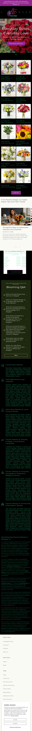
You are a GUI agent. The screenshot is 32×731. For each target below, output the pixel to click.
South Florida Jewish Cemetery (21, 434)
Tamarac (17, 376)
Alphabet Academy (25, 456)
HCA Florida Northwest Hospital (19, 400)
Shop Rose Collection (16, 43)
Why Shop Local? (8, 682)
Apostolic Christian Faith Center (15, 485)
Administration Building (13, 451)
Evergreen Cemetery (16, 419)
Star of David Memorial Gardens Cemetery (18, 435)
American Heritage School (22, 462)
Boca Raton (9, 368)
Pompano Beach (10, 376)
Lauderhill (12, 372)
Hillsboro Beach (19, 371)
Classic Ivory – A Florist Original (8, 165)
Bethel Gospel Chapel (12, 496)
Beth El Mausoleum (11, 414)
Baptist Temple (26, 491)
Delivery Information (8, 685)
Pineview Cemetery (24, 430)
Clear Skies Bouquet (7, 100)
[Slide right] (19, 247)
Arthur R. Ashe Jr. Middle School (15, 467)
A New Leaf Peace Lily (7, 143)
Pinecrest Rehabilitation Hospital (15, 405)
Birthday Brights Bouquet (21, 79)
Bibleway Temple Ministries (18, 498)
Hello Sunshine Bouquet (8, 187)
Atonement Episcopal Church (14, 491)
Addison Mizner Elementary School (21, 449)
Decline (15, 723)
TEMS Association (11, 526)
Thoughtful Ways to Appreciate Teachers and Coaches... (15, 228)
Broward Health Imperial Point (22, 392)
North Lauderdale (11, 374)
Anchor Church (20, 481)
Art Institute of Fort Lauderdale (21, 466)
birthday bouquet (6, 583)
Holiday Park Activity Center (22, 518)
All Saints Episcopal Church (23, 480)
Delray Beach (27, 369)
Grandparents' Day (8, 641)
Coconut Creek (26, 368)
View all (16, 192)
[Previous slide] (11, 54)
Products (5, 648)
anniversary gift (23, 583)
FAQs (4, 675)
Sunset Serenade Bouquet (21, 101)
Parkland (28, 374)
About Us (5, 652)
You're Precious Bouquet (23, 122)
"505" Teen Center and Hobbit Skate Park (18, 508)
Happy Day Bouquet (7, 122)
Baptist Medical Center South (17, 387)
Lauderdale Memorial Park (13, 425)
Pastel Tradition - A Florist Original (6, 79)
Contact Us (6, 678)
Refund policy (7, 692)
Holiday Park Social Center (13, 520)
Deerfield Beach (18, 369)
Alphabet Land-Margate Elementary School (18, 458)
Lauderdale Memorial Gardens (21, 424)
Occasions (6, 645)
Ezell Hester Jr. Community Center (20, 516)
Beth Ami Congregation (23, 493)
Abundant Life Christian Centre (15, 478)
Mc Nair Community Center (17, 523)
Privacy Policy (15, 715)
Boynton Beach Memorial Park (15, 416)
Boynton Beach (17, 368)
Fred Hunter (23, 422)
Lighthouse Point (20, 372)
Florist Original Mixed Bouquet (22, 143)
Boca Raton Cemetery (24, 414)
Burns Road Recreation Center (14, 510)
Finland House (10, 518)
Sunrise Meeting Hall (25, 524)
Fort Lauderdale (10, 371)
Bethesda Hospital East (20, 389)
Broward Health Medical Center (15, 394)
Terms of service (7, 699)
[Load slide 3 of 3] (18, 55)
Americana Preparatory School (14, 464)
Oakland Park (21, 374)
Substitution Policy (8, 696)
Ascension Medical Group (13, 384)
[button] (23, 12)
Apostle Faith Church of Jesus (22, 483)
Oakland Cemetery (23, 429)
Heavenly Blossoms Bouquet (22, 187)
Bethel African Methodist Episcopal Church (18, 494)
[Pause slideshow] (30, 54)
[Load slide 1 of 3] (14, 55)
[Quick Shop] (19, 12)
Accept (15, 719)
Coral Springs (9, 369)
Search (5, 661)
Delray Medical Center (21, 395)
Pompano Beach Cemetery (13, 432)
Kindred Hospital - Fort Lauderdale (21, 404)
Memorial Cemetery (19, 427)
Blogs (4, 665)
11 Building (9, 446)
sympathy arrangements (13, 565)
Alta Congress (10, 481)
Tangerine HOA (14, 528)
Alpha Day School (20, 454)
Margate (28, 372)
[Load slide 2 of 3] (16, 55)
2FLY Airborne (17, 446)
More (16, 355)
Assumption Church (24, 490)
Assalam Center (17, 486)
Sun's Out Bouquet (21, 165)
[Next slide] (21, 54)
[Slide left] (12, 247)
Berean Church (10, 493)
